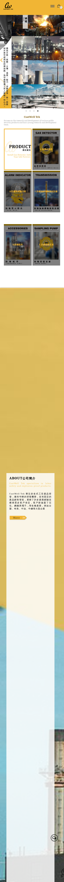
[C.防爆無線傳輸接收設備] (46, 191)
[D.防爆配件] (18, 245)
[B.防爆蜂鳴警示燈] (18, 191)
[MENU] (52, 6)
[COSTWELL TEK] (17, 6)
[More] (18, 517)
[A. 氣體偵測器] (46, 149)
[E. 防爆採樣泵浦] (46, 245)
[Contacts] (54, 837)
